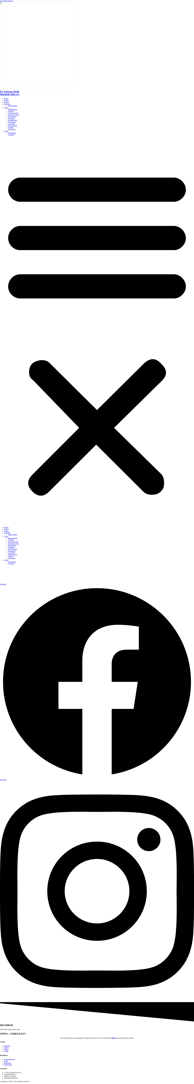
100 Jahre (11, 135)
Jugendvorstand (13, 113)
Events (6, 131)
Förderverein (12, 117)
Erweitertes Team (13, 115)
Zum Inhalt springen (6, 1)
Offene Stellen (12, 106)
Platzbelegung (12, 126)
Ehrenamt (7, 104)
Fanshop (11, 127)
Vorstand (11, 111)
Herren (6, 98)
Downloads (11, 122)
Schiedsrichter (12, 120)
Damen (6, 100)
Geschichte (11, 124)
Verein (6, 107)
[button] (97, 331)
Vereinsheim (12, 133)
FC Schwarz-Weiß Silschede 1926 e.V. (9, 93)
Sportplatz (11, 118)
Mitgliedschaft (12, 109)
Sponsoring (11, 129)
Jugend (6, 102)
